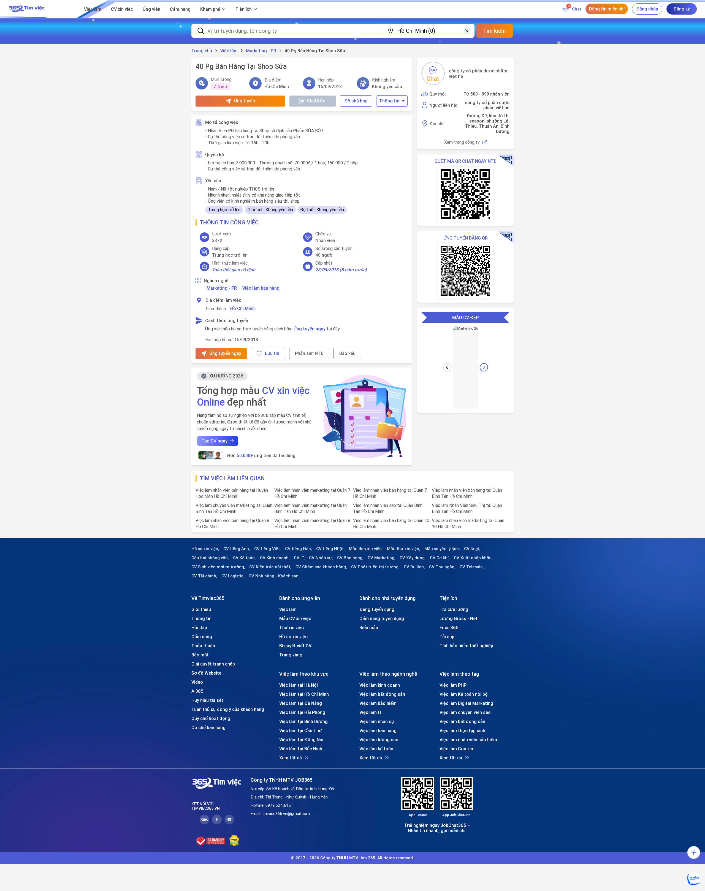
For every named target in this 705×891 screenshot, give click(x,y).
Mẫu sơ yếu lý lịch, (442, 548)
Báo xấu (347, 353)
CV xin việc (122, 9)
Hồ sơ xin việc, (205, 548)
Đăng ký (681, 9)
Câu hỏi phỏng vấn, (210, 557)
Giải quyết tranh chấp (213, 663)
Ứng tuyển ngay (310, 329)
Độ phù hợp (356, 101)
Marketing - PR (222, 288)
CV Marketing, (381, 557)
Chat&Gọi (317, 101)
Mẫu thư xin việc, (403, 548)
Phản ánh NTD (309, 353)
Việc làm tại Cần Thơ (300, 730)
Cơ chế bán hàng (208, 727)
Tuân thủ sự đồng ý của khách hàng (227, 709)
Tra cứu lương (454, 609)
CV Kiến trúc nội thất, (270, 566)
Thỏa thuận (203, 645)
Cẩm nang (180, 9)
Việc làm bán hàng (261, 288)
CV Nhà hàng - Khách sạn (274, 576)
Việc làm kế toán (376, 748)
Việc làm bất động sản (382, 694)
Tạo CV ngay (214, 441)
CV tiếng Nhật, (330, 548)
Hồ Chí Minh (242, 308)
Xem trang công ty (462, 142)
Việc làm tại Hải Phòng (302, 712)
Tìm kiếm (494, 30)
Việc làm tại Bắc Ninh (300, 748)
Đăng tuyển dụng (376, 609)
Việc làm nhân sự (376, 721)
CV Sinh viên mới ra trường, (218, 566)
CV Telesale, (472, 566)
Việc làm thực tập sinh (462, 730)
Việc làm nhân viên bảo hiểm (468, 739)
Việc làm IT (370, 712)
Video (197, 682)
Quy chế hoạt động (210, 718)
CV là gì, (472, 548)
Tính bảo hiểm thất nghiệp (466, 645)
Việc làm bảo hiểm (378, 703)
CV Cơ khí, (440, 557)
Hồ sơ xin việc (293, 636)
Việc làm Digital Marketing (466, 703)
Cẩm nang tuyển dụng (381, 618)
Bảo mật (200, 654)
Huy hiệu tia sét (207, 700)
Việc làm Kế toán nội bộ (464, 694)
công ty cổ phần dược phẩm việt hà (478, 73)
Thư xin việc (291, 627)
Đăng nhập (647, 9)
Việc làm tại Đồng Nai (301, 739)
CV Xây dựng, (413, 557)
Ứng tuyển (244, 101)
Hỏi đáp (199, 627)
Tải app (447, 636)
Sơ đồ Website (206, 672)
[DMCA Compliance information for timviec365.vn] (234, 840)
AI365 (197, 691)
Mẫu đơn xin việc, (366, 548)
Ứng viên (151, 9)
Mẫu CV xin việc (295, 618)
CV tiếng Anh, (236, 548)
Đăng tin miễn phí (607, 9)
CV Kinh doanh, (275, 557)
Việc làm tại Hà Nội (298, 685)
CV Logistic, (233, 576)
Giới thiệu (201, 609)
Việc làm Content (457, 748)
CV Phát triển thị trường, (375, 566)
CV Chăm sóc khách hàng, (321, 566)
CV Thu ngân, (442, 566)
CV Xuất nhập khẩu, (473, 557)
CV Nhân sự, (321, 557)
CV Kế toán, (244, 557)
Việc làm (92, 9)
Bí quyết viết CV (295, 645)
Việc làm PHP (453, 685)
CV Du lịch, (414, 566)
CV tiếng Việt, (267, 548)
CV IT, (299, 557)
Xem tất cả (290, 757)
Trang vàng (290, 654)
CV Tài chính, (204, 576)
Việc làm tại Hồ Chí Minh (304, 694)
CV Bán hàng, (350, 557)
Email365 (449, 627)
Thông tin (389, 101)
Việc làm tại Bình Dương (303, 721)
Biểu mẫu (368, 627)
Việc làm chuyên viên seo (465, 712)
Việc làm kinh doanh (379, 685)
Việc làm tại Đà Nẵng (300, 703)
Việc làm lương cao (378, 739)
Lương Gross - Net (459, 618)
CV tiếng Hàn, (298, 548)
